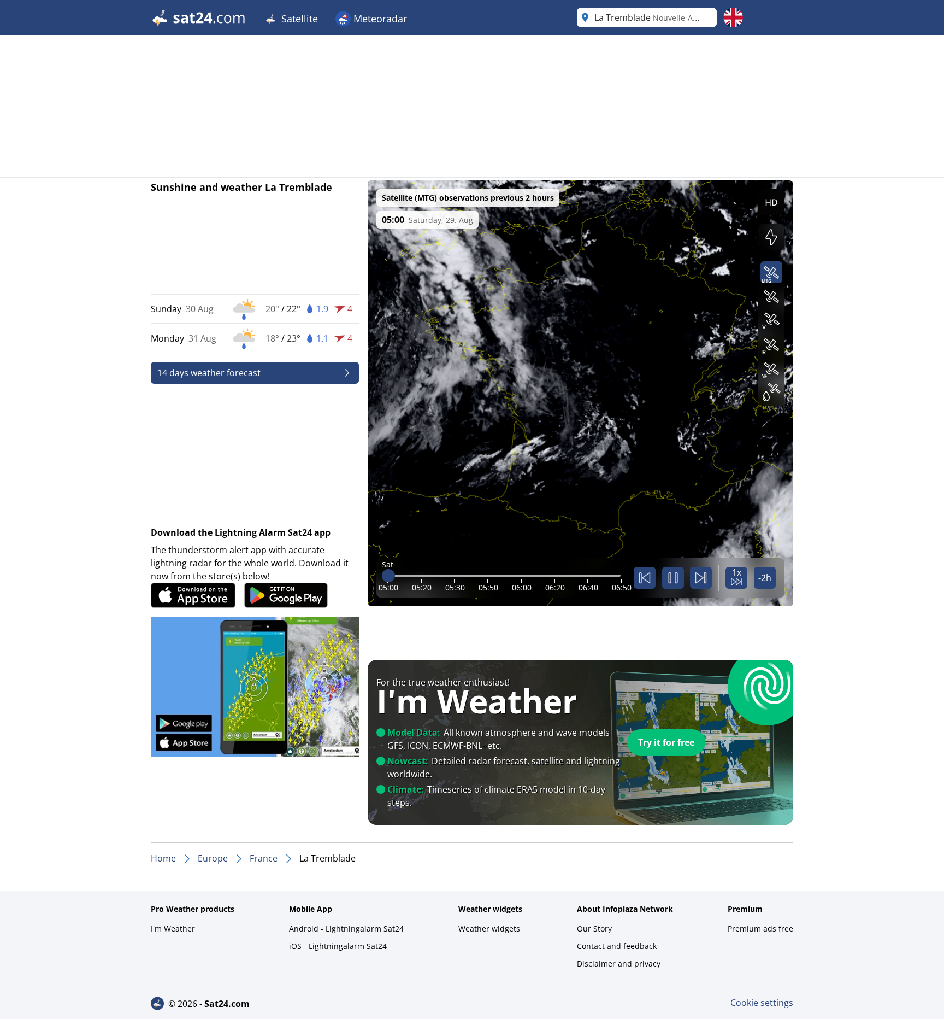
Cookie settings (761, 1003)
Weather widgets (489, 928)
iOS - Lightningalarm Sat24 (338, 946)
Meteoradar (379, 18)
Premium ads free (760, 928)
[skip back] (645, 578)
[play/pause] (673, 578)
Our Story (594, 928)
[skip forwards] (701, 578)
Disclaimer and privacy (618, 963)
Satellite (298, 18)
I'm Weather (173, 928)
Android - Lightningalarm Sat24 (346, 928)
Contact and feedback (617, 946)
